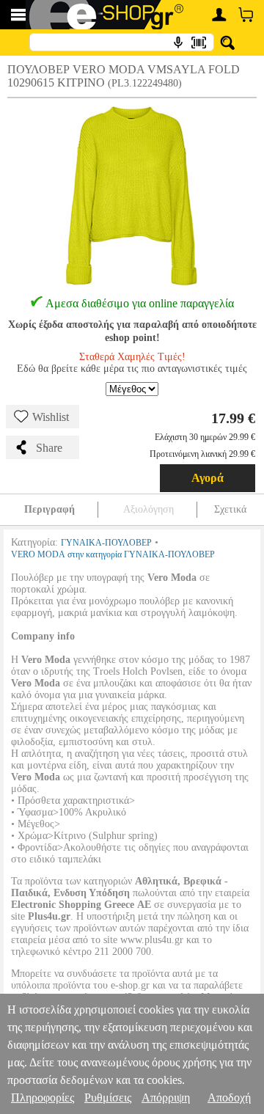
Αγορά (207, 478)
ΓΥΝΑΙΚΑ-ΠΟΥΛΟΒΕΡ (106, 543)
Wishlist (50, 417)
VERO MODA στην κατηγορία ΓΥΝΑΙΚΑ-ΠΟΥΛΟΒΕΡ (113, 554)
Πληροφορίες (42, 1097)
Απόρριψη (166, 1097)
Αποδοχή (229, 1097)
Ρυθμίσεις (107, 1097)
